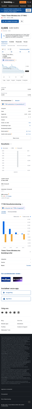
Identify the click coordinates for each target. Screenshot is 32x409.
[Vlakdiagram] (5, 49)
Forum (25, 42)
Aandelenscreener (13, 6)
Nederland (23, 6)
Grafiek (11, 42)
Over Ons (19, 320)
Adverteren (20, 323)
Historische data (11, 45)
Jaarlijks (3, 211)
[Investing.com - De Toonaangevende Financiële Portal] (9, 2)
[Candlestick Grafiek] (3, 49)
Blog (2, 320)
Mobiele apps (4, 323)
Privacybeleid (4, 394)
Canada (28, 265)
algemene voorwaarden (6, 389)
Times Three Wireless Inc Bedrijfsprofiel (10, 252)
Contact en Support (22, 327)
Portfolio (3, 327)
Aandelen (4, 6)
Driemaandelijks (12, 211)
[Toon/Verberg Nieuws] (10, 49)
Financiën (19, 42)
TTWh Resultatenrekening (11, 204)
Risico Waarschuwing (6, 399)
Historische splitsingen (22, 45)
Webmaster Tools (5, 330)
